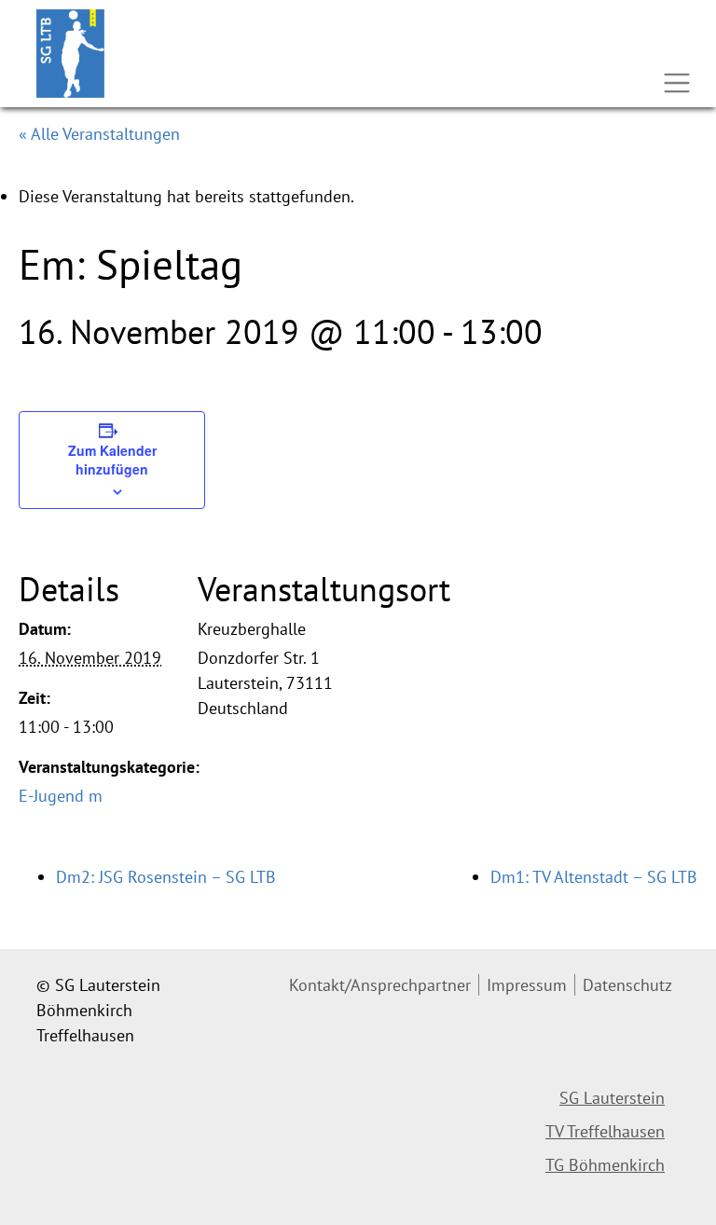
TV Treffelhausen (605, 1131)
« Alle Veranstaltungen (99, 134)
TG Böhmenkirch (605, 1165)
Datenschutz (627, 985)
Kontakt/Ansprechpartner (380, 985)
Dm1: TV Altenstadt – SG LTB (593, 877)
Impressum (527, 985)
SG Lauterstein (612, 1097)
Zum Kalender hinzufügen (112, 459)
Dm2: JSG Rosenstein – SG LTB (166, 877)
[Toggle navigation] (677, 83)
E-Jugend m (61, 795)
